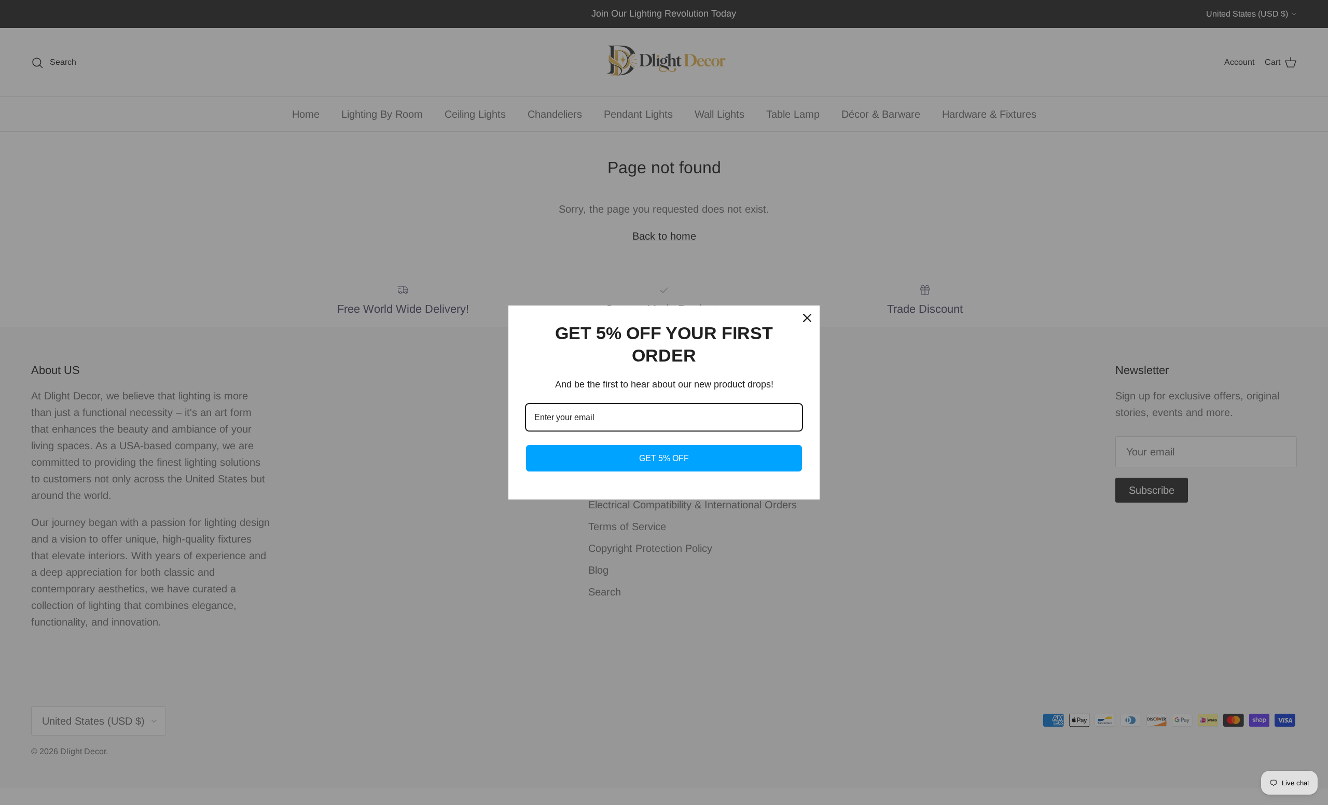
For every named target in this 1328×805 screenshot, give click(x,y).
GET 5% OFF (664, 458)
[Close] (807, 318)
